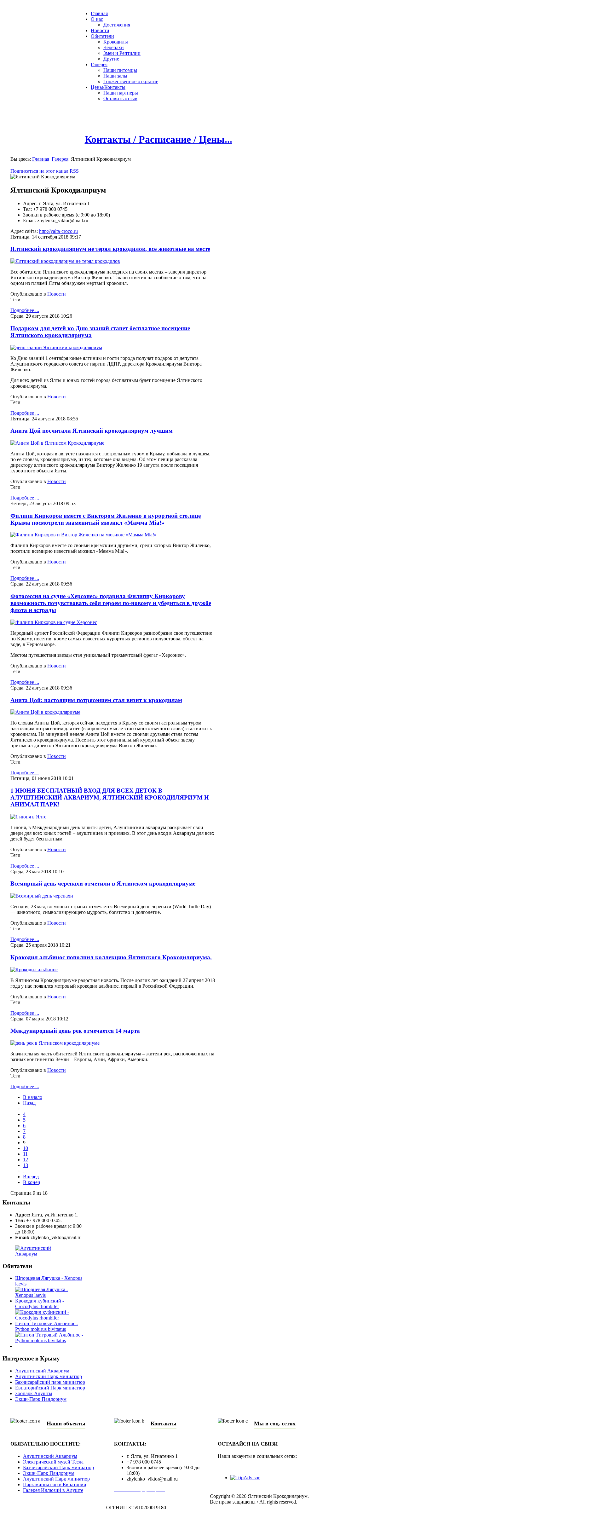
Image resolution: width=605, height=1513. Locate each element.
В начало (32, 1097)
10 (25, 1148)
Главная (99, 13)
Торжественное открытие (130, 81)
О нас (97, 19)
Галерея (99, 64)
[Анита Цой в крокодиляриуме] (45, 712)
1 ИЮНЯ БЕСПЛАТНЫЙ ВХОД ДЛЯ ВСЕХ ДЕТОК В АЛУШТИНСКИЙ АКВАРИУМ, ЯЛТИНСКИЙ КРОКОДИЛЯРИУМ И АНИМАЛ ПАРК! (109, 797)
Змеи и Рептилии (122, 53)
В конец (31, 1182)
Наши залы (115, 75)
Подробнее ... (24, 310)
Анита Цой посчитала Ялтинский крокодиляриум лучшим (91, 430)
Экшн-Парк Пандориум (40, 1399)
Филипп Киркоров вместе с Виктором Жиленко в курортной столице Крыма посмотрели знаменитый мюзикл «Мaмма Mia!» (105, 519)
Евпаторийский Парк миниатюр (50, 1387)
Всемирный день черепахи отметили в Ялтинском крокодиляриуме (102, 883)
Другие (111, 58)
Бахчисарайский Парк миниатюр (58, 1467)
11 (25, 1154)
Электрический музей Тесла (53, 1461)
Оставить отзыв (120, 98)
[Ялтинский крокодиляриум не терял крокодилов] (65, 261)
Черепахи (113, 47)
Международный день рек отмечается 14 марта (75, 1030)
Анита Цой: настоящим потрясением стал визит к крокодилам (96, 700)
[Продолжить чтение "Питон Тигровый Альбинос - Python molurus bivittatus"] (50, 1340)
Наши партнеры (120, 92)
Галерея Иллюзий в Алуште (53, 1490)
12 (25, 1159)
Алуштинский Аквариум (42, 1370)
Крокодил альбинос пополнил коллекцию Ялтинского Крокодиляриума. (111, 957)
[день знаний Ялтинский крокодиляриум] (56, 347)
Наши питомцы (120, 70)
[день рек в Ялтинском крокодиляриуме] (55, 1043)
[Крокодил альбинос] (34, 969)
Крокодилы (115, 41)
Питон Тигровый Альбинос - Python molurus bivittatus (46, 1326)
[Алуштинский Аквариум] (44, 1253)
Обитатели (102, 36)
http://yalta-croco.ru (58, 231)
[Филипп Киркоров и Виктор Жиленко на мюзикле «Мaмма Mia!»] (83, 534)
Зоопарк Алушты (33, 1393)
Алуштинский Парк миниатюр (48, 1376)
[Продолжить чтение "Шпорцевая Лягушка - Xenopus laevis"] (50, 1295)
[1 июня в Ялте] (28, 816)
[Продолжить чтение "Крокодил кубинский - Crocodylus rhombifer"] (50, 1317)
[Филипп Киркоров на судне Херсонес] (53, 622)
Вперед (31, 1176)
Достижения (116, 24)
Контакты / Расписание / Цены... (158, 139)
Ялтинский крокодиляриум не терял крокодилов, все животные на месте (110, 248)
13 (25, 1165)
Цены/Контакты (108, 87)
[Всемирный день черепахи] (41, 895)
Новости (100, 30)
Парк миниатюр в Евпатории (54, 1484)
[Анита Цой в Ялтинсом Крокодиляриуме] (57, 443)
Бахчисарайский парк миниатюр (50, 1382)
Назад (29, 1103)
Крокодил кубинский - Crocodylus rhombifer (39, 1303)
